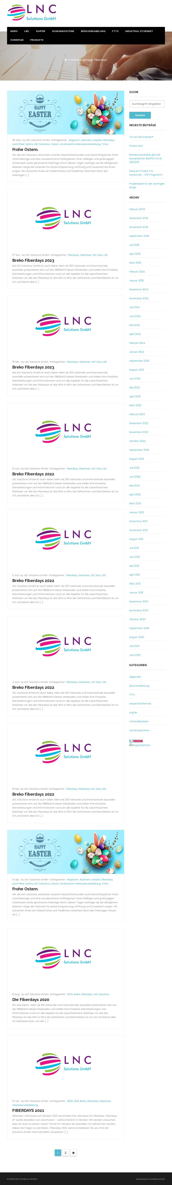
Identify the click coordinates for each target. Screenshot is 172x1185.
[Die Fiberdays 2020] (65, 958)
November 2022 (138, 432)
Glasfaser (85, 255)
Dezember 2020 (138, 601)
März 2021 (135, 583)
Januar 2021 (136, 592)
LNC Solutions (42, 144)
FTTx (115, 31)
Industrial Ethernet (139, 31)
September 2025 (139, 236)
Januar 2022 (136, 512)
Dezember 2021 (138, 521)
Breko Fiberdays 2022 (33, 473)
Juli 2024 (134, 307)
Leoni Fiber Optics (22, 144)
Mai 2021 (134, 566)
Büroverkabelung (93, 31)
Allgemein (135, 677)
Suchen (140, 115)
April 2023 (135, 396)
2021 (76, 1101)
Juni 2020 (135, 655)
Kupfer (40, 31)
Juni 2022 (135, 476)
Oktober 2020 (137, 619)
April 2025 (135, 254)
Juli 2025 (134, 245)
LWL (26, 31)
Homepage (17, 40)
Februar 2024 (137, 343)
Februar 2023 (137, 414)
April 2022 (135, 494)
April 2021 (134, 574)
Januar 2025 (136, 280)
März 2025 (135, 262)
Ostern (55, 144)
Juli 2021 (134, 548)
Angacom (74, 140)
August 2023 (136, 369)
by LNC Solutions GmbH (37, 140)
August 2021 (136, 539)
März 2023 (135, 405)
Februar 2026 (137, 209)
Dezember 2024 (139, 289)
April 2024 (135, 334)
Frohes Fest (136, 146)
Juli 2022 (134, 467)
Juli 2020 (134, 646)
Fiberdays (108, 140)
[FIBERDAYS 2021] (65, 1065)
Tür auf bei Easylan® (141, 137)
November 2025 (138, 227)
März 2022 (135, 503)
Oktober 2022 (137, 441)
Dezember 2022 (138, 423)
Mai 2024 (134, 325)
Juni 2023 (135, 378)
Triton (105, 144)
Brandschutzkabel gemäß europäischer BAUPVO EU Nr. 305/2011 (145, 158)
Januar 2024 (136, 352)
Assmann (86, 140)
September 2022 (139, 450)
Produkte (36, 40)
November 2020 (138, 610)
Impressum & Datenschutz (150, 1179)
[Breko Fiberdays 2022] (65, 432)
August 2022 (136, 459)
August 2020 (136, 637)
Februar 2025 (137, 271)
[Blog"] (139, 745)
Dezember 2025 (138, 218)
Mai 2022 (134, 485)
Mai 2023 (134, 387)
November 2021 (138, 530)
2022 (70, 994)
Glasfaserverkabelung (25, 1105)
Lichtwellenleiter (139, 721)
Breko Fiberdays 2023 (33, 260)
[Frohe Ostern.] (65, 112)
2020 (70, 1101)
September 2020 (139, 628)
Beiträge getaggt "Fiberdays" (89, 60)
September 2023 (139, 360)
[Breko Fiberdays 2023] (65, 219)
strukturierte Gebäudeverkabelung (80, 144)
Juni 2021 (134, 557)
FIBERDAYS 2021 (28, 1110)
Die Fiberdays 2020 (30, 999)
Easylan (97, 140)
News (13, 31)
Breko (77, 994)
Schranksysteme (63, 31)
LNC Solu (97, 255)
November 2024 (139, 298)
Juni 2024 (135, 316)
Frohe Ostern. (25, 149)
